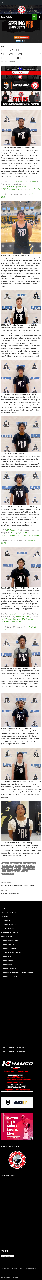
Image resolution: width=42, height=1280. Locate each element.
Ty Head (25, 871)
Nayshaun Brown (29, 868)
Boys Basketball (6, 936)
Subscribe (4, 916)
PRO (4, 871)
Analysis (4, 46)
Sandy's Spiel (6, 17)
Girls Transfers (8, 992)
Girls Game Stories (9, 1016)
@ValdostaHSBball (22, 616)
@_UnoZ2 (11, 614)
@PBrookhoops (31, 181)
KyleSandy (15, 62)
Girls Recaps (7, 1012)
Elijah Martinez (8, 866)
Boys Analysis (8, 960)
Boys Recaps (7, 964)
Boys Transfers (8, 944)
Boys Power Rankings (13, 952)
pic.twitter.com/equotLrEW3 (29, 189)
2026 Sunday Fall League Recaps (14, 1052)
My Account (9, 928)
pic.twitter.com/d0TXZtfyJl (12, 621)
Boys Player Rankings (10, 940)
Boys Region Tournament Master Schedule (18, 972)
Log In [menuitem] (3, 2)
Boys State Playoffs (10, 976)
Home (3, 908)
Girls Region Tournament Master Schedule (18, 1020)
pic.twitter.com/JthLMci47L (29, 535)
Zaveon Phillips (8, 873)
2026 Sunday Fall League (9, 1044)
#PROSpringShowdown (16, 186)
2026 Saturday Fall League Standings (16, 1036)
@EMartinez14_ (12, 530)
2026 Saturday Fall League (10, 1032)
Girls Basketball (7, 984)
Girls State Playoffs (10, 1024)
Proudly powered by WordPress (10, 1277)
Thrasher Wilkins (14, 871)
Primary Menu (39, 17)
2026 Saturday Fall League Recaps (14, 1040)
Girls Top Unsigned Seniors (10, 892)
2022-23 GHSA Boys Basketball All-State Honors (17, 884)
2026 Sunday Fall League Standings (15, 1048)
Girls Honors (8, 1004)
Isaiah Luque (20, 866)
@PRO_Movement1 (9, 189)
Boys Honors (7, 956)
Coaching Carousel (10, 980)
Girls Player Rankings (10, 988)
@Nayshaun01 (18, 181)
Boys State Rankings (10, 948)
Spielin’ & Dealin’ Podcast (9, 932)
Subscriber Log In (9, 924)
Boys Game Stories (9, 968)
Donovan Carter (29, 863)
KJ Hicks (17, 868)
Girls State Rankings (10, 996)
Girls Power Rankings (13, 1000)
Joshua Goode (7, 868)
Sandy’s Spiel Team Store (9, 912)
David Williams (16, 863)
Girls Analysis (8, 1008)
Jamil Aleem (31, 866)
